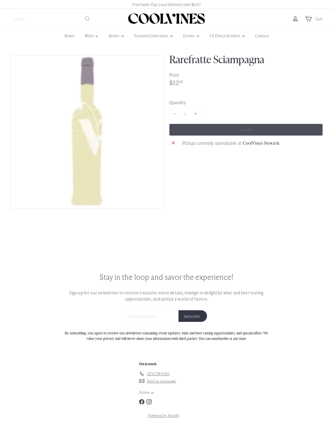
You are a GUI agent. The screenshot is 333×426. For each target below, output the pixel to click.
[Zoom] (87, 132)
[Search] (87, 18)
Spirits (114, 35)
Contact (261, 35)
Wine (89, 35)
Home (69, 35)
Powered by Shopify (164, 415)
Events (189, 35)
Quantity (177, 102)
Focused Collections (151, 35)
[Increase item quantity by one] (195, 114)
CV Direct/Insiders (225, 35)
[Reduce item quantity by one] (175, 114)
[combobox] (52, 18)
